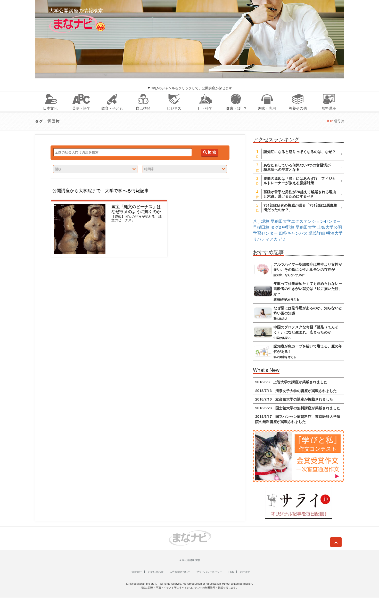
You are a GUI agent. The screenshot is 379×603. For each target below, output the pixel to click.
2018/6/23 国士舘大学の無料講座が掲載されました (297, 407)
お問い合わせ (155, 572)
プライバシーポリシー (209, 572)
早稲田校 (261, 227)
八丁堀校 (261, 221)
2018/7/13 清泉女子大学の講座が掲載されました (296, 390)
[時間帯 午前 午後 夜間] (184, 169)
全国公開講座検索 (189, 560)
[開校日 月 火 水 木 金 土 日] (95, 169)
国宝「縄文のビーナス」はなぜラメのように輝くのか (136, 208)
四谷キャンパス (293, 233)
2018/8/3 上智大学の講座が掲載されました (291, 381)
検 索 (211, 152)
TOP (329, 120)
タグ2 (275, 227)
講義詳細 (317, 233)
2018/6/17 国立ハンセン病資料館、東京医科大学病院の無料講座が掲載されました (297, 419)
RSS (231, 572)
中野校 (288, 227)
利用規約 (245, 572)
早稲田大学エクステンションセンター (305, 221)
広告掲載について (180, 572)
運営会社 (136, 572)
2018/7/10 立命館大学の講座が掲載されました (294, 399)
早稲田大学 (305, 227)
